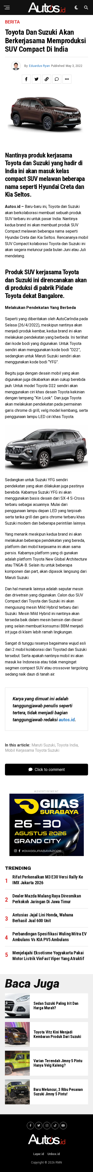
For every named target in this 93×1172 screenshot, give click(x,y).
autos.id (67, 719)
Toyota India (67, 745)
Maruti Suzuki (43, 745)
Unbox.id (53, 1154)
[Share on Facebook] (26, 79)
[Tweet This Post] (36, 79)
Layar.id (38, 1154)
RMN (59, 1162)
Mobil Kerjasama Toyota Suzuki (32, 750)
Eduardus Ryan (39, 66)
